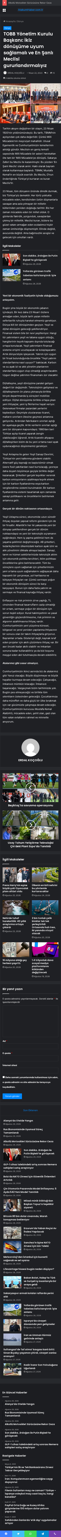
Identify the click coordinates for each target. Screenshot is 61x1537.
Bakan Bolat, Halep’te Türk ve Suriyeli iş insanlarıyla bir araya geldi (40, 1281)
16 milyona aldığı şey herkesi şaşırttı (15, 962)
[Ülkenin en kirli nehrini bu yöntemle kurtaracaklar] (45, 874)
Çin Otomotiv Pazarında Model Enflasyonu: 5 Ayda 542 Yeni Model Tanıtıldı (29, 1190)
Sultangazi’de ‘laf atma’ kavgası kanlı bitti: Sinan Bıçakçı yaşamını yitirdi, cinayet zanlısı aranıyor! (29, 1353)
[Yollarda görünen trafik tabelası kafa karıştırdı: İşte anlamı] (11, 275)
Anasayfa (10, 21)
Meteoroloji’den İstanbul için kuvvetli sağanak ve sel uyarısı (25, 1258)
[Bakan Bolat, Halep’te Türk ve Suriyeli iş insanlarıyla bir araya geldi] (12, 1282)
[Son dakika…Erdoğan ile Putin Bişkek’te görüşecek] (11, 260)
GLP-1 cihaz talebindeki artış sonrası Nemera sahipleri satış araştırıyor (30, 1166)
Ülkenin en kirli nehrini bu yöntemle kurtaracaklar (44, 888)
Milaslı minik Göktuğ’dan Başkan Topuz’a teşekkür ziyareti (39, 1204)
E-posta (7, 1053)
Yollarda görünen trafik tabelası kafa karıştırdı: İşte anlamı (39, 275)
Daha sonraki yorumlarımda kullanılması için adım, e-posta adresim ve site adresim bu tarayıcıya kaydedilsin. (30, 1082)
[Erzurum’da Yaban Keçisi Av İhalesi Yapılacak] (12, 1233)
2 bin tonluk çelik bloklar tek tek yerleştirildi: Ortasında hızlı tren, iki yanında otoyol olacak (44, 925)
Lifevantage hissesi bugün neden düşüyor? (28, 1269)
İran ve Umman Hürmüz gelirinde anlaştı (37, 1336)
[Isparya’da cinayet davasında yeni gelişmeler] (12, 1325)
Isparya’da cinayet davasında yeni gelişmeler (39, 1322)
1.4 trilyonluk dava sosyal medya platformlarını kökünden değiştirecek (42, 966)
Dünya (20, 21)
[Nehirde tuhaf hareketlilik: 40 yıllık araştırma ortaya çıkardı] (16, 907)
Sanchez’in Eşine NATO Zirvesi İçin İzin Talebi (37, 1244)
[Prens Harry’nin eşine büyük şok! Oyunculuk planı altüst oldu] (16, 874)
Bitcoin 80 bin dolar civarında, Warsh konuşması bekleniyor (25, 1218)
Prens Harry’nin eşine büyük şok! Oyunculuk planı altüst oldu (15, 888)
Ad (5, 1041)
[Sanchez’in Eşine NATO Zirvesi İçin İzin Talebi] (12, 1247)
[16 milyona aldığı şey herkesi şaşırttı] (16, 949)
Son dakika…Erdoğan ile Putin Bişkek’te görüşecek (39, 1152)
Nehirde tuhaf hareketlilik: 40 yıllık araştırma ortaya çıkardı (14, 922)
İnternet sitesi (10, 1065)
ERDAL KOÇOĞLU (16, 73)
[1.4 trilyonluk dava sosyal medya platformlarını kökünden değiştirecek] (45, 949)
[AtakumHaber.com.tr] (31, 10)
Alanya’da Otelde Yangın (18, 1120)
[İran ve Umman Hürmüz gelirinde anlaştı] (12, 1339)
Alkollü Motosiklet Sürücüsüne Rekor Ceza (28, 1141)
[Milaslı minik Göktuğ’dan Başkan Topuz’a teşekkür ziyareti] (12, 1205)
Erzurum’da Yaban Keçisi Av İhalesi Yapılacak (40, 1230)
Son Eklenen (30, 1110)
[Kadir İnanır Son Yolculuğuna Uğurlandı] (12, 1369)
